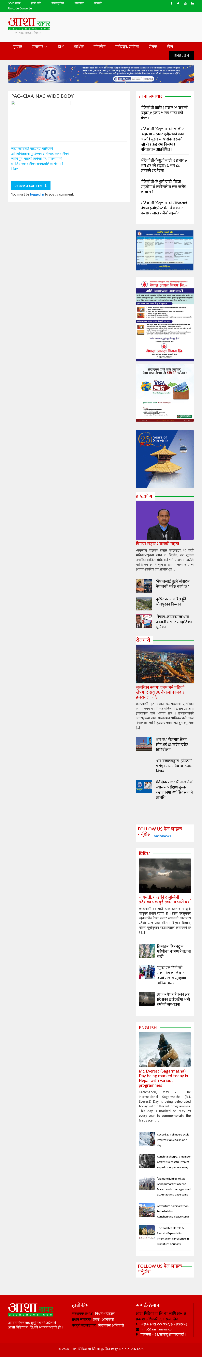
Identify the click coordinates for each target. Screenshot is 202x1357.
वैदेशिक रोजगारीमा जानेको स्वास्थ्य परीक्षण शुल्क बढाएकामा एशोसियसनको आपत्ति (175, 790)
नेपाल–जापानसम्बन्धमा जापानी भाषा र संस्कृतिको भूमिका (174, 622)
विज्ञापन (79, 3)
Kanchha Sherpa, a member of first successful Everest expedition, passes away (174, 1162)
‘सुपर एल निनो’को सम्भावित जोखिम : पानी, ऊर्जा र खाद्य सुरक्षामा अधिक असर (173, 976)
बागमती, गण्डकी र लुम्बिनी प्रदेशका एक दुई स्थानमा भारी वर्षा (165, 900)
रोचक (153, 46)
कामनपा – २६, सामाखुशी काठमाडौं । (163, 1335)
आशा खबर (14, 3)
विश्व (61, 46)
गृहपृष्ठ (17, 46)
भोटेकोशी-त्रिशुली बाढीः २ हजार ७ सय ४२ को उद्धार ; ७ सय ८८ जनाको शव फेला (164, 165)
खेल (170, 46)
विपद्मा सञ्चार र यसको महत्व (157, 543)
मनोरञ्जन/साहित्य (127, 46)
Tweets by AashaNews (154, 836)
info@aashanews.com (158, 1329)
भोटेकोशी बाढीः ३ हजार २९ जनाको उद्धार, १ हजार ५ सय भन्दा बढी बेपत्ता (164, 112)
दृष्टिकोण (100, 46)
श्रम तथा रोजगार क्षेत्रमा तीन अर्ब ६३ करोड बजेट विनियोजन (172, 744)
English (181, 55)
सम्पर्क (98, 3)
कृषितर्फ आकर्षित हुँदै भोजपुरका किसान (171, 602)
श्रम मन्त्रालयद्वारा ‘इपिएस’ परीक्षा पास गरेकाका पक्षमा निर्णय (174, 766)
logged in (37, 195)
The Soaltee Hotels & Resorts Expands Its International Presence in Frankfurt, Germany (173, 1236)
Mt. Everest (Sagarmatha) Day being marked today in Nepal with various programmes (163, 1078)
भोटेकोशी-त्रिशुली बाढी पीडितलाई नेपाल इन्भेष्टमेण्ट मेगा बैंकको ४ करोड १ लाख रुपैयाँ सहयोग (164, 208)
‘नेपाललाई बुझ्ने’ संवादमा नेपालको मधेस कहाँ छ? (173, 584)
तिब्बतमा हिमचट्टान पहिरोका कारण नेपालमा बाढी (174, 951)
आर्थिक (78, 46)
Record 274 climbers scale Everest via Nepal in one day (173, 1140)
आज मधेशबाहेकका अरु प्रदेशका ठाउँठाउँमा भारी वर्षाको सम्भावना (173, 999)
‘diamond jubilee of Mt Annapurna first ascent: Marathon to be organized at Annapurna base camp (174, 1186)
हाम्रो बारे (36, 3)
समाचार (37, 46)
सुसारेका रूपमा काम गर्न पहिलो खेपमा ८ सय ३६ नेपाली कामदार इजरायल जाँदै (160, 692)
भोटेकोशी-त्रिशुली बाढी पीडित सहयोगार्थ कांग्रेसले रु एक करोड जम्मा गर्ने (163, 186)
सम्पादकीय (57, 3)
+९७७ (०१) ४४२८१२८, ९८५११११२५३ (163, 1324)
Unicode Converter (20, 8)
